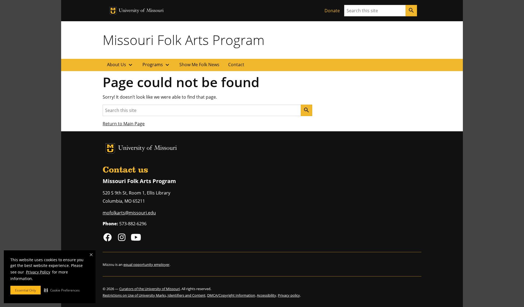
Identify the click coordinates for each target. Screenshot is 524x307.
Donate (332, 11)
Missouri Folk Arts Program (183, 40)
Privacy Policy (38, 272)
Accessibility (266, 295)
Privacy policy (289, 295)
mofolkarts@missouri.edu (129, 213)
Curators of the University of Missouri (149, 288)
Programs (156, 65)
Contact (236, 65)
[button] (62, 290)
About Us (120, 65)
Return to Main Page (124, 124)
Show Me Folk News (199, 65)
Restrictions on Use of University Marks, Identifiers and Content (154, 295)
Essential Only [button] (25, 290)
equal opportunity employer (146, 264)
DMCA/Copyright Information (231, 295)
